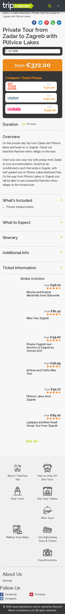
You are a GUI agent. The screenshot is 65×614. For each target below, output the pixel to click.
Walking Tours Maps (17, 537)
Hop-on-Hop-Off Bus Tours (47, 478)
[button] (7, 51)
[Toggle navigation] (58, 5)
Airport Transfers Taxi (18, 478)
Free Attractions (47, 560)
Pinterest (40, 595)
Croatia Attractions (21, 13)
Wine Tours (47, 518)
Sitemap (7, 581)
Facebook (11, 595)
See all (32, 441)
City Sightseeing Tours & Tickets (47, 539)
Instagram (10, 599)
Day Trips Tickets (47, 499)
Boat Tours (17, 499)
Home (6, 13)
